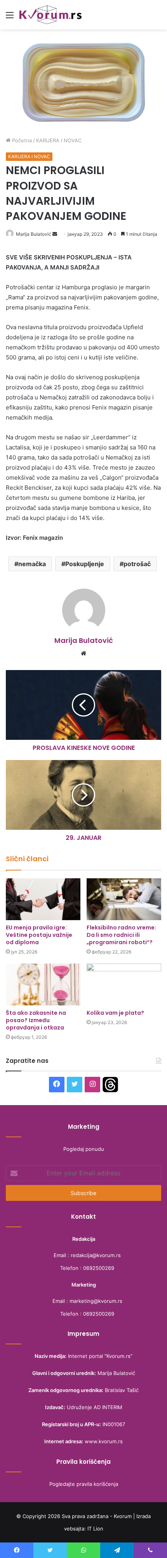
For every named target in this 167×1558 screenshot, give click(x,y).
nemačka (32, 564)
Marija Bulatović (33, 234)
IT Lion (95, 1528)
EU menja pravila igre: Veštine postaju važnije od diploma (39, 935)
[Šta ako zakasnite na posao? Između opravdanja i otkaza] (43, 984)
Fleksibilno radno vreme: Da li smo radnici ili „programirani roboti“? (121, 935)
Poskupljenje (84, 564)
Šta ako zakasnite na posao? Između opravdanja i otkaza (36, 1020)
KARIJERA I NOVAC (59, 140)
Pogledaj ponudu (83, 1149)
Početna (21, 140)
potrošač (137, 564)
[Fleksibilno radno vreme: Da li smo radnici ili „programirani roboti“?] (124, 899)
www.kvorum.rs (104, 1441)
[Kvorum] (50, 14)
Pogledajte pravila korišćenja (83, 1484)
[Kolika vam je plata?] (124, 984)
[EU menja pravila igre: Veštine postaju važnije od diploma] (43, 899)
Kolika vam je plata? (115, 1013)
